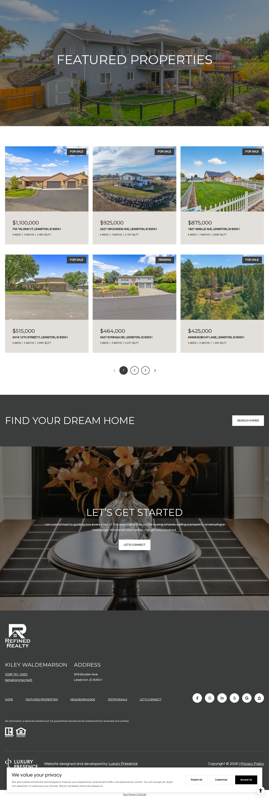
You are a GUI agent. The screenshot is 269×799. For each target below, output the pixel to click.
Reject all (196, 779)
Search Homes (248, 420)
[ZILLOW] (259, 698)
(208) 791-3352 (16, 674)
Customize (221, 779)
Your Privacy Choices (134, 794)
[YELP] (234, 698)
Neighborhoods (82, 699)
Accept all (246, 779)
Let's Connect (150, 699)
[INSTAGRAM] (209, 698)
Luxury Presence (123, 764)
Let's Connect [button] (134, 544)
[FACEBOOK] (197, 698)
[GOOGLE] (247, 698)
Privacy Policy (252, 764)
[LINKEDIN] (222, 698)
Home (9, 699)
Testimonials (117, 699)
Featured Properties (42, 699)
